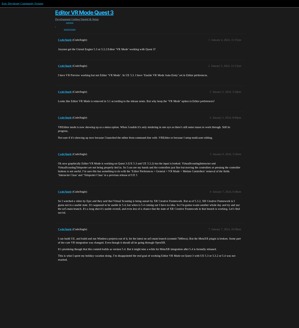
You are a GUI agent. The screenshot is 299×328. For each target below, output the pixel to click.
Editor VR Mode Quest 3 (84, 12)
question (70, 22)
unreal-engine (70, 29)
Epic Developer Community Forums (22, 3)
